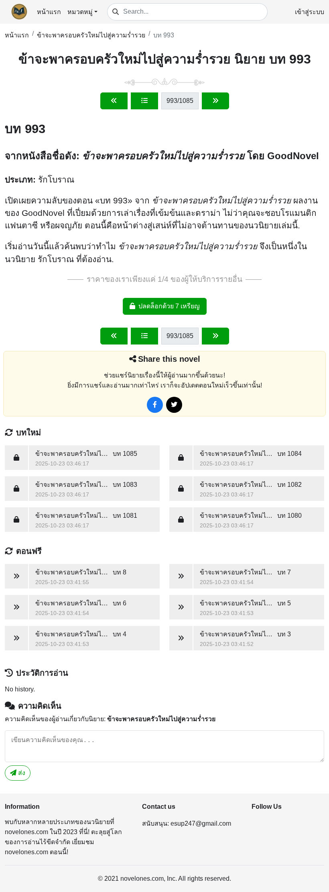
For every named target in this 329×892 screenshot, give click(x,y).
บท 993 (163, 35)
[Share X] (174, 405)
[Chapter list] (144, 100)
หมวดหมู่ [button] (80, 11)
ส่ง (20, 772)
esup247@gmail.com (201, 823)
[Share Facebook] (155, 405)
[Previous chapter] (114, 100)
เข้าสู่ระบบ (309, 11)
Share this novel (169, 359)
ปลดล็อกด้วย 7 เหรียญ (169, 306)
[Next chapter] (215, 100)
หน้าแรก (49, 11)
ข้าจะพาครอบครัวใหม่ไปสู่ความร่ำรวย (91, 35)
